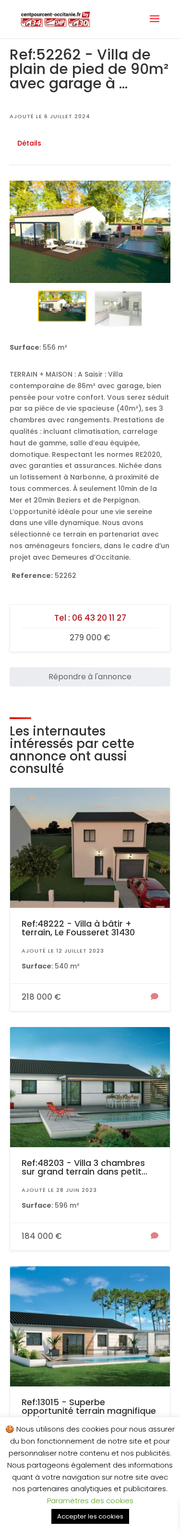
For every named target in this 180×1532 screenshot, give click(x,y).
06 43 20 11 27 (99, 618)
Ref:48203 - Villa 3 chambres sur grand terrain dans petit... (84, 1167)
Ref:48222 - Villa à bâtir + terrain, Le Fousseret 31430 (78, 928)
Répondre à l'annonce (90, 676)
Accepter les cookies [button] (90, 1516)
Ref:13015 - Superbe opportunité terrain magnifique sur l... (89, 1410)
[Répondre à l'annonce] (154, 997)
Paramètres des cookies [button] (90, 1500)
